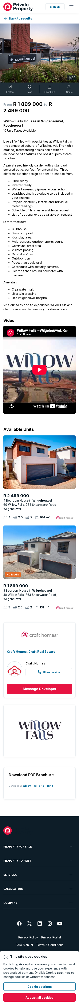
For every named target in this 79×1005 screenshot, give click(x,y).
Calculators (13, 888)
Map (29, 91)
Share (69, 91)
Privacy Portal (51, 937)
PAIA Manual (24, 945)
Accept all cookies (39, 997)
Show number (51, 672)
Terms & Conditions (49, 945)
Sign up (55, 6)
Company (10, 902)
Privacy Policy (28, 937)
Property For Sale (17, 846)
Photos (9, 91)
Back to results (20, 18)
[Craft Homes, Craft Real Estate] (39, 634)
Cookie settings (39, 986)
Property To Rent (17, 860)
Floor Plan (49, 91)
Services (10, 874)
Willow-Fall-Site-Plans (38, 785)
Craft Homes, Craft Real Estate (31, 651)
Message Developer (39, 689)
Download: (16, 785)
